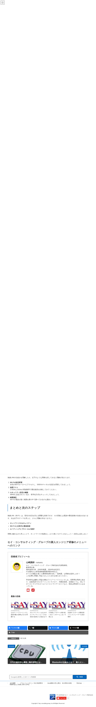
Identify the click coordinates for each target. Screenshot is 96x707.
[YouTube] (30, 590)
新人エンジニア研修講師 (21, 608)
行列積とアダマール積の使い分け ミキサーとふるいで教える (57, 615)
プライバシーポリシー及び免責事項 (31, 683)
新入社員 (23, 638)
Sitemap (79, 683)
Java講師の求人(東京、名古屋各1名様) (59, 683)
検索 (81, 677)
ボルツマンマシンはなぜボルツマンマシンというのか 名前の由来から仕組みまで (38, 615)
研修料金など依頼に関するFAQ (19, 684)
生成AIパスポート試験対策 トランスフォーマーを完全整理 (76, 615)
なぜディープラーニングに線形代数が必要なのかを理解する (19, 615)
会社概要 (12, 683)
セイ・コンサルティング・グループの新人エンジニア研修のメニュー (47, 542)
